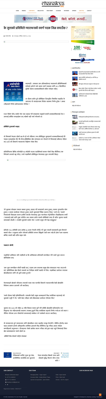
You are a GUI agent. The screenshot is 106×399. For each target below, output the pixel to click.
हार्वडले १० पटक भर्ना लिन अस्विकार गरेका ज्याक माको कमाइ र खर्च (89, 139)
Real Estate (41, 11)
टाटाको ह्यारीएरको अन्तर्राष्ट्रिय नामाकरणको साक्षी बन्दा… (89, 122)
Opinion (74, 11)
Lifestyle (81, 11)
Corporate (32, 11)
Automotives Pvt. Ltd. (13, 397)
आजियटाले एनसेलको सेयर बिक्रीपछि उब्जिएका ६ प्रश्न (88, 95)
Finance (24, 11)
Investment (50, 11)
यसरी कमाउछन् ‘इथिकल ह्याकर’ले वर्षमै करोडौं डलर (89, 133)
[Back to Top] (100, 395)
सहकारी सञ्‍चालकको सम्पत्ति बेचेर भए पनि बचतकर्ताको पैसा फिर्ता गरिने (89, 73)
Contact (89, 11)
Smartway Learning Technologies (94, 397)
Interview (66, 11)
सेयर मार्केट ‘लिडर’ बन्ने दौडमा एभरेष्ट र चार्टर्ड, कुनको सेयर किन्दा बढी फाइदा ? (90, 89)
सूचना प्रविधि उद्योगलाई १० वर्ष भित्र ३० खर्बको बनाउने (88, 78)
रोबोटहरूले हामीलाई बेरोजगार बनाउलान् (89, 117)
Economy (58, 11)
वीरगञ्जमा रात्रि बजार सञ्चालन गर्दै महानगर (89, 84)
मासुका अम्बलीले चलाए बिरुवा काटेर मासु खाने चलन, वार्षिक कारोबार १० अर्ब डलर (89, 128)
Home (17, 11)
